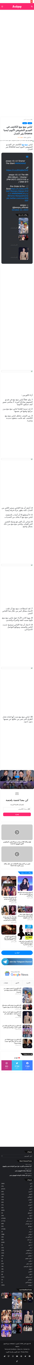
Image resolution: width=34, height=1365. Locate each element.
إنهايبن (30, 1199)
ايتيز (31, 1207)
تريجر (30, 1231)
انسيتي (30, 1205)
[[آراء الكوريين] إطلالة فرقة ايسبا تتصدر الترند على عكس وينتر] (6, 1330)
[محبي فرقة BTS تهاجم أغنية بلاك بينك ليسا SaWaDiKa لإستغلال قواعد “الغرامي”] (17, 1328)
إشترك (17, 814)
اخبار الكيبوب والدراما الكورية (13, 1352)
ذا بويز (30, 1245)
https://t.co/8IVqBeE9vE (17, 170)
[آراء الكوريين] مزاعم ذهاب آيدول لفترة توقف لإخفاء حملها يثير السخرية (26, 942)
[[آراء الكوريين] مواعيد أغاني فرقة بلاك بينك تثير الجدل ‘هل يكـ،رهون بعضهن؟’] (23, 237)
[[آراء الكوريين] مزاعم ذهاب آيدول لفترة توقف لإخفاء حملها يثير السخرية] (25, 932)
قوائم (30, 1269)
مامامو (30, 1279)
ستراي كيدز (29, 1253)
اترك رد (17, 953)
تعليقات (6, 983)
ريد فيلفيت (29, 1250)
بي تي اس (29, 1221)
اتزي (30, 1202)
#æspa (21, 191)
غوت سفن (29, 1263)
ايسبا (25, 123)
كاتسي (30, 1271)
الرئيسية (29, 119)
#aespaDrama (21, 196)
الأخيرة (28, 983)
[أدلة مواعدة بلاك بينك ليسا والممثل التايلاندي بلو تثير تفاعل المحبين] (8, 886)
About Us (19, 1349)
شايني (30, 1261)
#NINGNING (20, 163)
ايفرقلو (30, 1213)
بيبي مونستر (28, 1223)
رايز (31, 1247)
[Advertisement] (17, 27)
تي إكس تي (29, 1237)
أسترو (30, 1191)
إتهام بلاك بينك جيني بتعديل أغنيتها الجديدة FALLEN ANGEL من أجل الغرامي (9, 918)
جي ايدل (29, 1239)
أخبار (25, 119)
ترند (31, 1229)
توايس (30, 1234)
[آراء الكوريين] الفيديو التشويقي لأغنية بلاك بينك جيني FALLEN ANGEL (10, 938)
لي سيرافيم (29, 1277)
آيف (31, 1183)
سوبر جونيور (28, 1258)
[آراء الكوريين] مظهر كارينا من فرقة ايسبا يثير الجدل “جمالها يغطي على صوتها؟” (12, 1013)
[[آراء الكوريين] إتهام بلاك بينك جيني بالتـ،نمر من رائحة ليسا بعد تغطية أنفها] (6, 1316)
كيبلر (30, 1274)
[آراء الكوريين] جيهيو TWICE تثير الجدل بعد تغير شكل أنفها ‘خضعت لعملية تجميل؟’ (13, 1041)
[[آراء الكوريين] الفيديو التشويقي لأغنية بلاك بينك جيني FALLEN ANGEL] (8, 930)
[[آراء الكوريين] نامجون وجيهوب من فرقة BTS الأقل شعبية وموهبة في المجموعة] (23, 226)
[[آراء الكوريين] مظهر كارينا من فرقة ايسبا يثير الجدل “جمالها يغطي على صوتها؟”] (23, 253)
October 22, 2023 (20, 210)
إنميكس (30, 1197)
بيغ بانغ (30, 1226)
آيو (31, 1186)
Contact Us (26, 1349)
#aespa (14, 191)
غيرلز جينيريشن (28, 1266)
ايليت (30, 1215)
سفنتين (30, 1255)
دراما (30, 1242)
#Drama (11, 196)
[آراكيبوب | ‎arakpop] (17, 6)
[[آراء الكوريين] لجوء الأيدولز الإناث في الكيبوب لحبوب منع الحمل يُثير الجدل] (27, 1031)
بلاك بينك (29, 1218)
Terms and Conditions (10, 1349)
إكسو (30, 1194)
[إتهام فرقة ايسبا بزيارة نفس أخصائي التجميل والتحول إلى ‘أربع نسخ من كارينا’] (28, 1327)
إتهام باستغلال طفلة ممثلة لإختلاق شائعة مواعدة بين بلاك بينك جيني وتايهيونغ (25, 916)
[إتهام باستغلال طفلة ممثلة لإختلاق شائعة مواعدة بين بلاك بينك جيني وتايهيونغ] (25, 909)
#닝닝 (25, 193)
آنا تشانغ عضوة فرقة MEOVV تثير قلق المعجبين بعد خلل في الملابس (25, 894)
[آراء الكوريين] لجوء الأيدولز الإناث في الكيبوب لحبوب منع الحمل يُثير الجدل (17, 781)
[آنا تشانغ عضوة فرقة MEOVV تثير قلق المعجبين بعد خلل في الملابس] (25, 883)
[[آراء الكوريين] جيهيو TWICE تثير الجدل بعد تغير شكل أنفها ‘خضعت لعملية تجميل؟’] (27, 1043)
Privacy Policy (24, 1352)
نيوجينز (30, 1285)
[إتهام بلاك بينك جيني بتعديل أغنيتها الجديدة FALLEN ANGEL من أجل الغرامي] (8, 910)
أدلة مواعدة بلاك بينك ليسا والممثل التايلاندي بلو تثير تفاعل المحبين (9, 899)
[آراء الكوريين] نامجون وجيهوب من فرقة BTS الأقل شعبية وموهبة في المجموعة (12, 990)
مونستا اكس (28, 1282)
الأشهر (17, 983)
